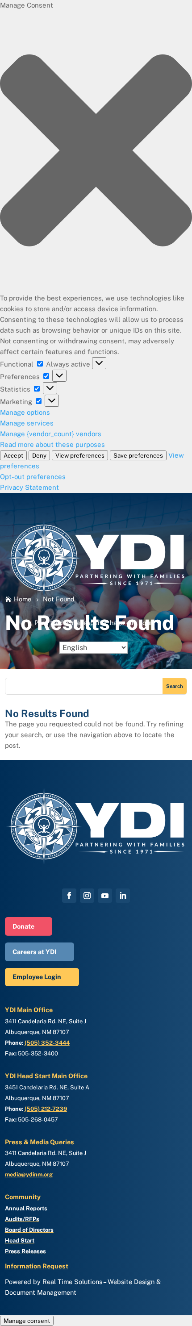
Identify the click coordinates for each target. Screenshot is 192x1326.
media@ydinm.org (29, 1174)
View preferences (79, 455)
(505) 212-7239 (46, 1108)
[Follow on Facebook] (69, 895)
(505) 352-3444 (47, 1042)
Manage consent (27, 1320)
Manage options (25, 412)
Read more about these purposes (52, 444)
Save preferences (138, 455)
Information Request (36, 1266)
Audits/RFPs (22, 1219)
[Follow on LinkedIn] (123, 895)
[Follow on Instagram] (87, 895)
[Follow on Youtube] (105, 895)
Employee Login (37, 976)
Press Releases (25, 1251)
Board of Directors (29, 1229)
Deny (39, 455)
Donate (23, 926)
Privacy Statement (29, 487)
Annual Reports (26, 1208)
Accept (13, 455)
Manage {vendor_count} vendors (50, 434)
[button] (96, 152)
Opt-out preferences (33, 476)
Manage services (27, 423)
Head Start (19, 1240)
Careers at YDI (34, 951)
